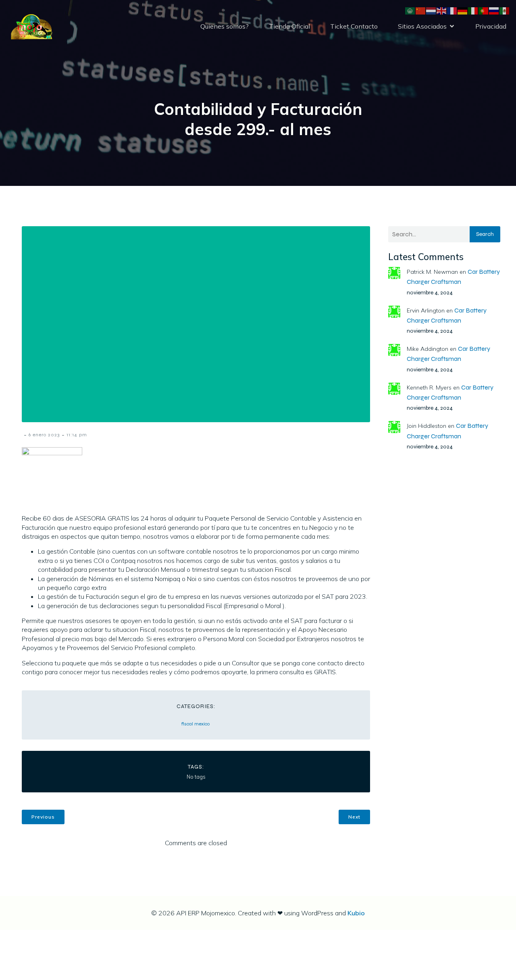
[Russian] (494, 10)
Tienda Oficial (289, 26)
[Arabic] (410, 10)
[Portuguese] (484, 10)
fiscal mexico (195, 724)
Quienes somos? (224, 26)
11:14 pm (77, 435)
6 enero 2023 (44, 435)
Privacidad (490, 26)
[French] (452, 10)
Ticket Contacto (354, 26)
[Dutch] (431, 10)
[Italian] (473, 10)
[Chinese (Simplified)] (421, 10)
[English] (442, 10)
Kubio (356, 913)
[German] (463, 10)
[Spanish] (504, 10)
